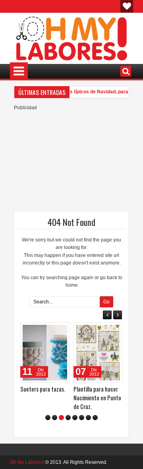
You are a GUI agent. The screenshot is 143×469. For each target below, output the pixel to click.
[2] (54, 417)
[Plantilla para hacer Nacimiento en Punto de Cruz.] (98, 352)
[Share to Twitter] (52, 330)
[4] (68, 417)
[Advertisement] (71, 161)
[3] (61, 417)
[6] (81, 417)
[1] (47, 417)
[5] (74, 417)
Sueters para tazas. (42, 389)
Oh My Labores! (27, 462)
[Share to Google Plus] (61, 330)
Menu (19, 71)
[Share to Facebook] (43, 330)
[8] (95, 417)
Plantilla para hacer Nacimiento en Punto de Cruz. (97, 398)
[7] (88, 417)
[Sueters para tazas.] (45, 352)
